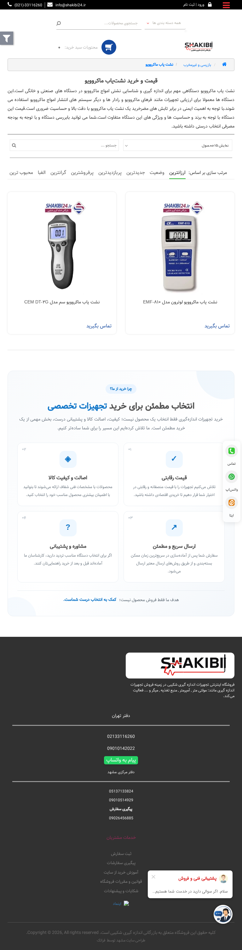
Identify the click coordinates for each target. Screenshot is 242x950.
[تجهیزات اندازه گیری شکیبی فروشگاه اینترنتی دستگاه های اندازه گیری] (199, 46)
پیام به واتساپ (121, 760)
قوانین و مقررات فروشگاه (121, 882)
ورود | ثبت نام (193, 4)
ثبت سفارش (121, 854)
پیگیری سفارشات (121, 863)
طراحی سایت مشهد (130, 940)
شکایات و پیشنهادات (121, 891)
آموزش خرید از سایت (121, 872)
